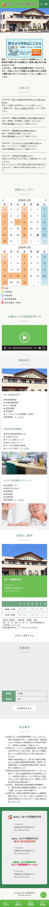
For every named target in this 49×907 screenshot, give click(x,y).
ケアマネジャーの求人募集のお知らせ (27, 143)
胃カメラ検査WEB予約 (24, 108)
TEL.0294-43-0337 (21, 854)
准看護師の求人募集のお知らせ (24, 131)
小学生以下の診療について (22, 156)
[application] (24, 338)
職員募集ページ (13, 124)
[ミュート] (40, 348)
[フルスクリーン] (44, 348)
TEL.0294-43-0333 (12, 591)
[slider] (22, 348)
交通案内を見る (24, 708)
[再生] (5, 348)
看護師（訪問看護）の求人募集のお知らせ (28, 118)
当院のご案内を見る (24, 636)
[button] (24, 338)
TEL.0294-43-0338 (21, 877)
